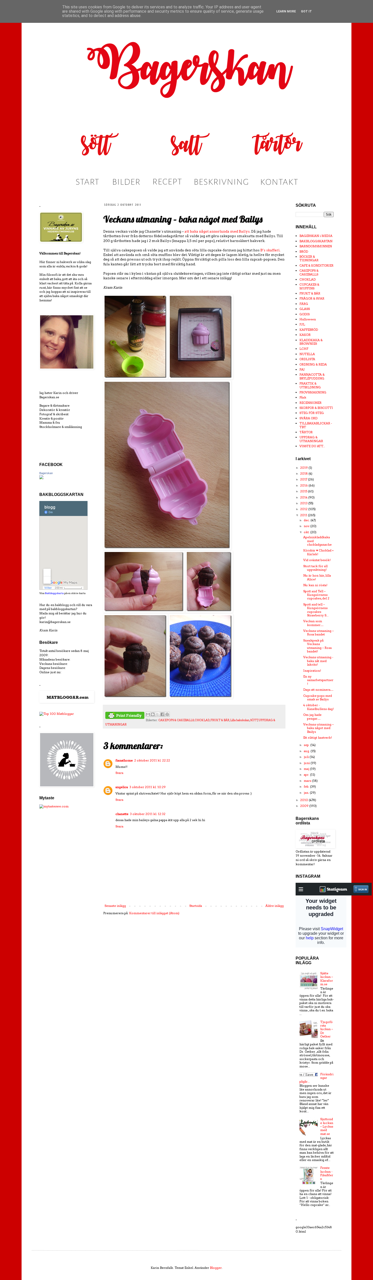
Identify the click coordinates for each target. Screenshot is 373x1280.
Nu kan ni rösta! (315, 585)
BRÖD (303, 251)
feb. (307, 786)
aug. (307, 751)
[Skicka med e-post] (147, 714)
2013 (304, 503)
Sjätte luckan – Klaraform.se (326, 978)
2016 (304, 485)
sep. (307, 745)
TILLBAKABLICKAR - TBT (315, 425)
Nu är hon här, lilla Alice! (317, 577)
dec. (307, 520)
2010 (304, 800)
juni (307, 763)
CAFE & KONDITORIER (316, 265)
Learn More (286, 11)
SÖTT (254, 720)
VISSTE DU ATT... (312, 446)
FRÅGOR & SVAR (311, 298)
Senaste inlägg (115, 906)
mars (308, 781)
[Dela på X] (157, 714)
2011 (304, 515)
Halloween (307, 319)
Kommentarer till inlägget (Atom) (154, 913)
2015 (304, 491)
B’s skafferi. (270, 250)
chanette (121, 814)
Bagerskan (46, 473)
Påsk (302, 397)
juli (307, 757)
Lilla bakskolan (239, 720)
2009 (304, 806)
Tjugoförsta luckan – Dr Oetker (326, 1029)
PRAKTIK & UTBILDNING (310, 385)
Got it (306, 11)
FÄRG (303, 304)
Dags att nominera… (318, 689)
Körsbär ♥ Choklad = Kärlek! (318, 552)
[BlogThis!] (152, 714)
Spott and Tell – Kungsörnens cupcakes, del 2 (316, 594)
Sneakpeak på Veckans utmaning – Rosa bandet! (317, 645)
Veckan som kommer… (313, 623)
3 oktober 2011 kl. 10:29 (147, 787)
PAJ (301, 369)
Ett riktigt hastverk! (317, 737)
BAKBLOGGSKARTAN (315, 241)
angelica (121, 787)
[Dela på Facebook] (162, 714)
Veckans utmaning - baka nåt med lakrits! (318, 660)
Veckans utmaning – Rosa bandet (318, 632)
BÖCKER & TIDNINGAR (308, 258)
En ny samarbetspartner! (318, 680)
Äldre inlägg (274, 906)
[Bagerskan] (41, 478)
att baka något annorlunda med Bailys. (217, 231)
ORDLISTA (307, 359)
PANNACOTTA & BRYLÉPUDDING (312, 376)
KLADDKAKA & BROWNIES (311, 341)
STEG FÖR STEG (311, 413)
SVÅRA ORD (308, 418)
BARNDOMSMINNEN (315, 246)
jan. (307, 792)
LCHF (303, 349)
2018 (304, 473)
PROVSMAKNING (312, 392)
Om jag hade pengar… (312, 716)
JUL (302, 324)
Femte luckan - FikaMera (326, 1173)
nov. (307, 526)
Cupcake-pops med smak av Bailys (317, 697)
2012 (304, 509)
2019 (304, 468)
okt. (307, 532)
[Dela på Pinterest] (167, 714)
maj (307, 769)
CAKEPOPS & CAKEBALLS (176, 720)
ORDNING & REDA (313, 364)
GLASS (304, 309)
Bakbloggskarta (54, 593)
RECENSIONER (310, 403)
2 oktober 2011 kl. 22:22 (152, 760)
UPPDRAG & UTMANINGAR (311, 439)
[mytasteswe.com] (54, 806)
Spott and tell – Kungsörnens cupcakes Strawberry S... (316, 609)
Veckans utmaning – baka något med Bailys (318, 728)
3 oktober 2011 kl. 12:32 (147, 814)
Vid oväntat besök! (317, 560)
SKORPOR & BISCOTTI (316, 408)
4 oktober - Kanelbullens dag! (318, 707)
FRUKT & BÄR (219, 720)
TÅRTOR (306, 432)
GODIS (304, 314)
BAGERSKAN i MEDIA (315, 236)
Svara (119, 773)
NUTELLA (307, 354)
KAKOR (305, 335)
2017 (304, 479)
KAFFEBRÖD (308, 330)
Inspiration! (312, 670)
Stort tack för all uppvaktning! (315, 568)
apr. (307, 774)
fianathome (124, 760)
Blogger (216, 1268)
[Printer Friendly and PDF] (124, 716)
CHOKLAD (202, 720)
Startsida (195, 906)
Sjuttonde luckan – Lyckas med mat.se (326, 1126)
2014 (304, 497)
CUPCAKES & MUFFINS (309, 286)
